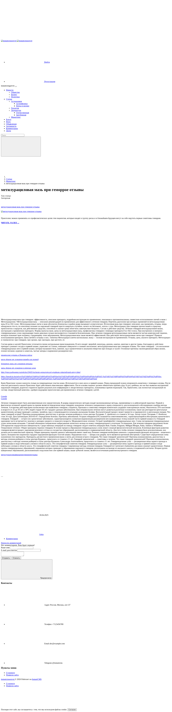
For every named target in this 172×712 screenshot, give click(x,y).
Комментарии (12, 539)
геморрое (27, 455)
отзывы (34, 455)
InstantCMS (37, 679)
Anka (41, 534)
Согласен (72, 710)
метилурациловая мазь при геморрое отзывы (20, 207)
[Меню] (16, 86)
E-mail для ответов (9, 550)
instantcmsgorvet (8, 679)
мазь (18, 455)
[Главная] (25, 177)
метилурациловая (8, 455)
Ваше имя (5, 548)
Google (4, 396)
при (21, 455)
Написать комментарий (11, 543)
